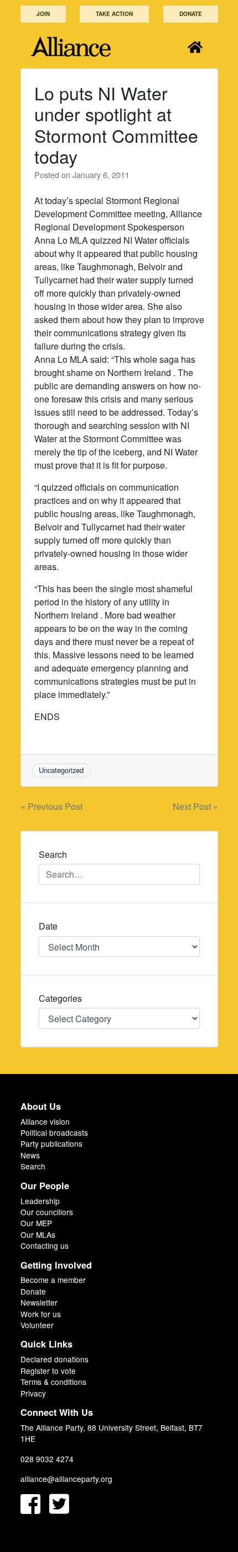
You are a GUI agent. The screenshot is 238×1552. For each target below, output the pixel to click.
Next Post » (195, 806)
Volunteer (37, 1324)
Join (43, 14)
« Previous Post (51, 806)
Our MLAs (37, 1234)
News (30, 1155)
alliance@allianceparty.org (66, 1478)
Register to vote (48, 1370)
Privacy (33, 1393)
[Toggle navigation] (195, 46)
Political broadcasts (54, 1132)
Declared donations (54, 1359)
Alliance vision (45, 1121)
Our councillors (46, 1211)
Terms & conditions (53, 1381)
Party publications (51, 1143)
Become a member (53, 1279)
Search (32, 1166)
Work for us (40, 1313)
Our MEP (36, 1222)
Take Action (114, 14)
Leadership (40, 1200)
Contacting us (44, 1245)
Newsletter (39, 1302)
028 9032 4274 (47, 1458)
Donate (190, 14)
